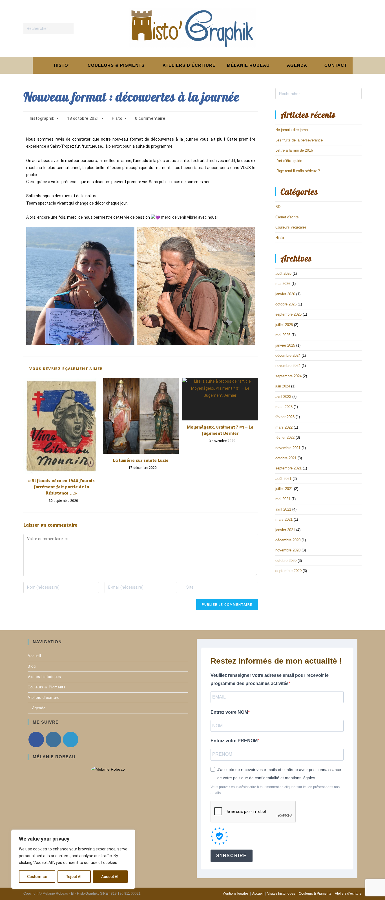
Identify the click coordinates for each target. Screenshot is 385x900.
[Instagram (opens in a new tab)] (344, 28)
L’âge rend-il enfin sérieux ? (297, 171)
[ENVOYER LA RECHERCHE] (68, 28)
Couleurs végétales (291, 227)
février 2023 (285, 417)
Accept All (110, 876)
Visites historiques (44, 677)
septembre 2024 (288, 376)
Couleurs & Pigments (46, 687)
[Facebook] (36, 739)
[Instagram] (53, 739)
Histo (117, 118)
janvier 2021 (285, 530)
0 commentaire (150, 118)
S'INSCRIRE (231, 855)
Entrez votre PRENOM (234, 740)
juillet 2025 (284, 325)
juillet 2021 (284, 489)
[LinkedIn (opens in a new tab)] (356, 28)
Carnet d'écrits (287, 217)
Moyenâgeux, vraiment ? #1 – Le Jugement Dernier (220, 430)
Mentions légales (235, 893)
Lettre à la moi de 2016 (294, 150)
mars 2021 (284, 519)
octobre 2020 (286, 560)
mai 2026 (282, 283)
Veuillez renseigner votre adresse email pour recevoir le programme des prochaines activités (270, 679)
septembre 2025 (288, 314)
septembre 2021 (288, 468)
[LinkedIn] (70, 739)
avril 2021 (283, 509)
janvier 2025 (285, 345)
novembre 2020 (287, 550)
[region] (73, 859)
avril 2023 (283, 396)
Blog (32, 666)
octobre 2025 (286, 304)
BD (277, 207)
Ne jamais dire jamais (293, 130)
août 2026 (283, 273)
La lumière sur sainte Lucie (141, 460)
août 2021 (283, 478)
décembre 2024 (287, 355)
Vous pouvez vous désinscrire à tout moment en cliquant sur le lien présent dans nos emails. (275, 790)
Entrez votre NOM (229, 712)
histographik (42, 118)
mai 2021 (282, 499)
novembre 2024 (287, 365)
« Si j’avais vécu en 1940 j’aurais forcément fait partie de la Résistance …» (61, 487)
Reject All (74, 876)
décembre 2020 (287, 540)
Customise (37, 876)
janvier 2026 (285, 294)
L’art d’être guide (288, 161)
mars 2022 (284, 427)
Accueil (34, 656)
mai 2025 (282, 335)
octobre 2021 (286, 458)
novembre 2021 (287, 448)
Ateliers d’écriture (43, 697)
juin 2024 (282, 386)
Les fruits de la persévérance (299, 140)
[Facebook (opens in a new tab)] (332, 28)
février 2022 (285, 437)
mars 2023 (284, 407)
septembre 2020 (288, 571)
